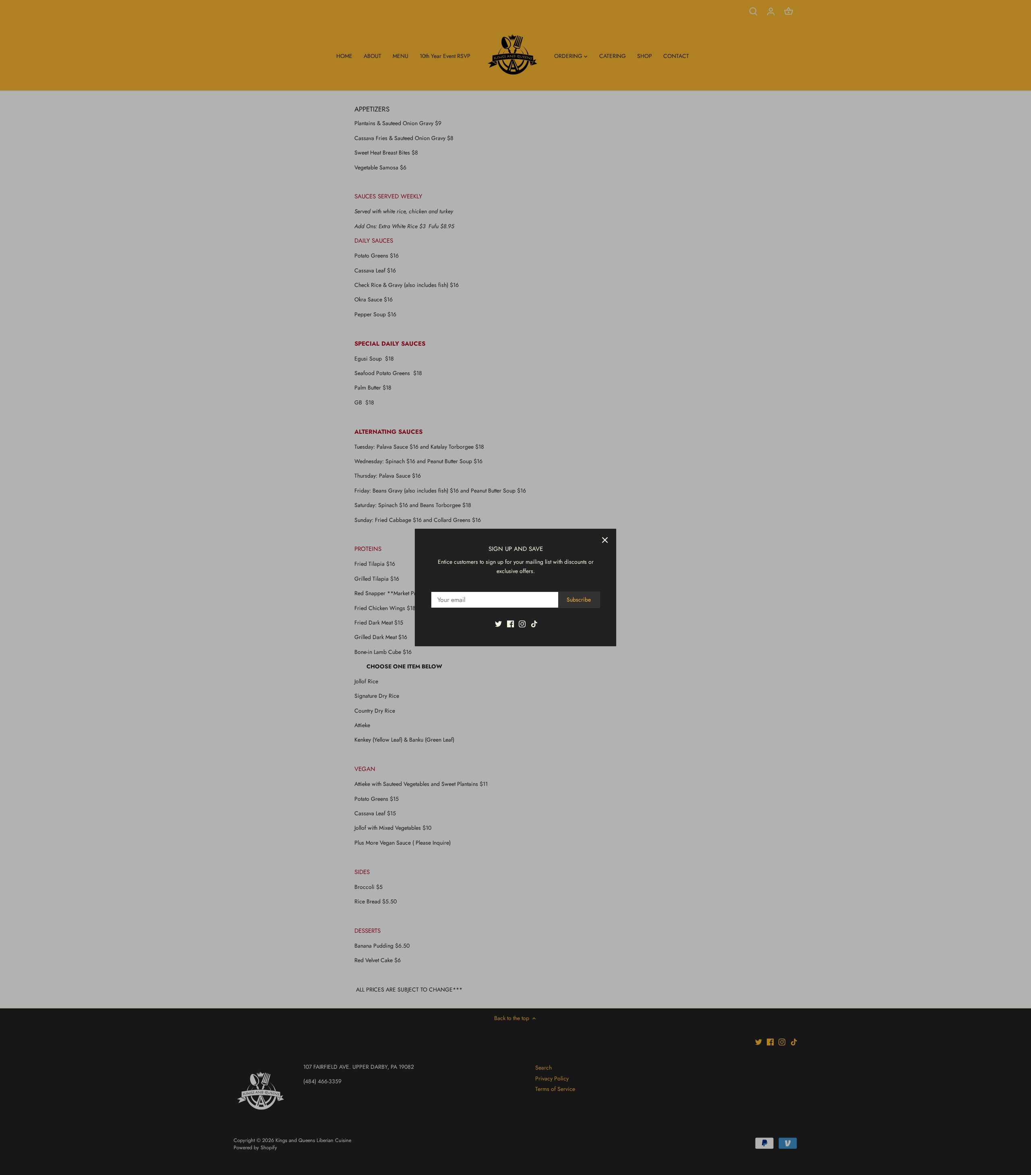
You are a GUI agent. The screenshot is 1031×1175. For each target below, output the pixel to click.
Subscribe (579, 600)
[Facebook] (510, 623)
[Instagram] (522, 623)
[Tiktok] (534, 623)
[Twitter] (498, 623)
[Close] (605, 540)
